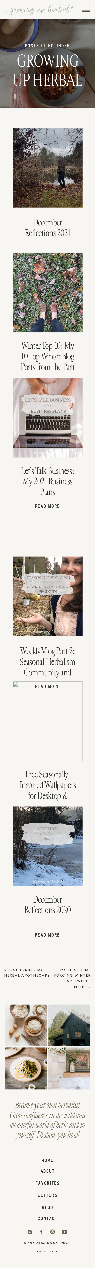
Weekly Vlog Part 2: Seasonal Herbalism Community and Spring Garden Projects (47, 672)
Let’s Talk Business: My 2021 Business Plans (47, 481)
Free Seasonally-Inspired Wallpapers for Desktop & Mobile (48, 790)
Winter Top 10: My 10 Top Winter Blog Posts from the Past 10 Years (47, 361)
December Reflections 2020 (47, 905)
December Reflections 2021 (47, 227)
